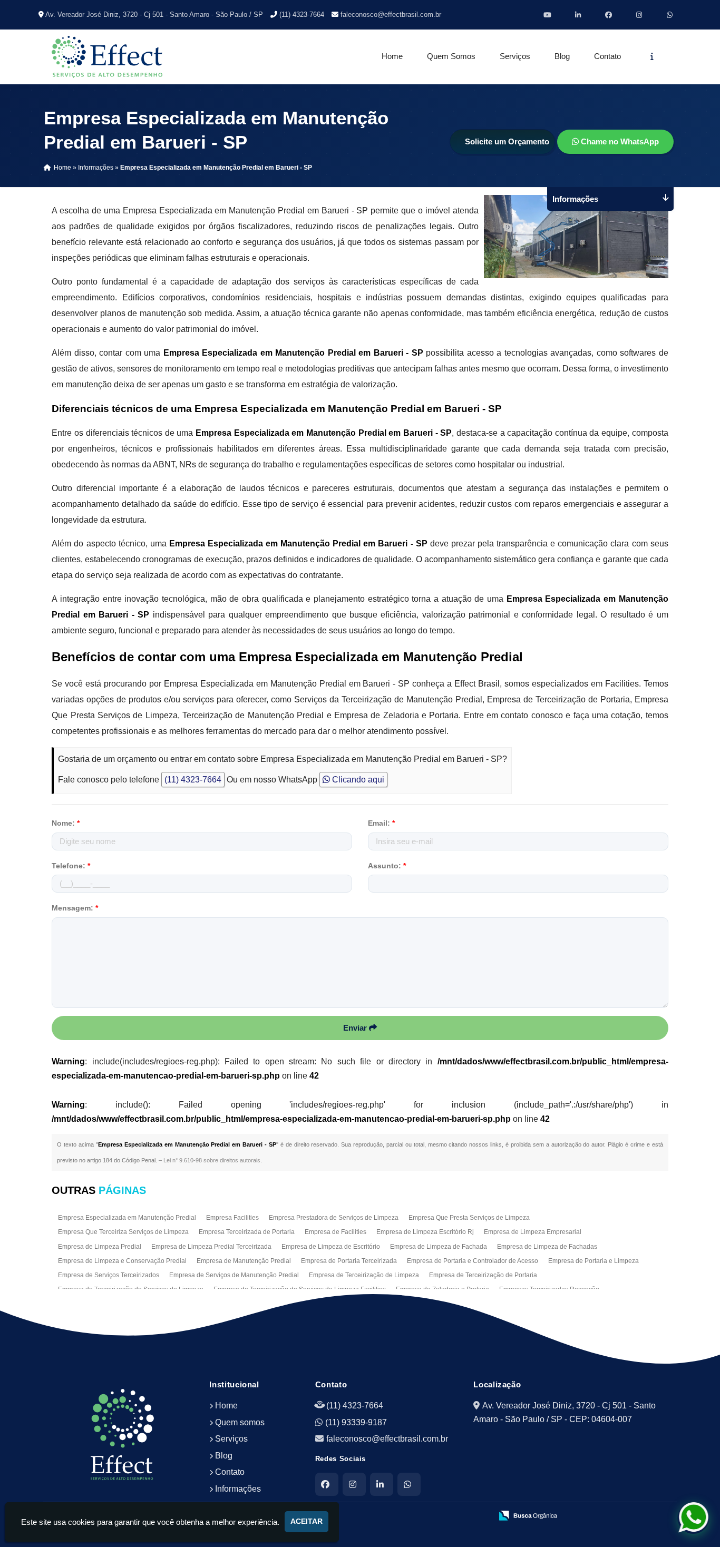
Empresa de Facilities (335, 1232)
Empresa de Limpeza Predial (99, 1246)
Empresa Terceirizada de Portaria (247, 1232)
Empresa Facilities (232, 1217)
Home (392, 56)
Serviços (515, 56)
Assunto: (387, 865)
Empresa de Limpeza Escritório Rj (425, 1232)
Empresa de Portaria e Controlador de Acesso (472, 1261)
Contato (607, 56)
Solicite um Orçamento (507, 141)
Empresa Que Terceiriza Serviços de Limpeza (123, 1232)
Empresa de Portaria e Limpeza (593, 1261)
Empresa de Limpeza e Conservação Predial (122, 1261)
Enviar (356, 1027)
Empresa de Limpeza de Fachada (438, 1246)
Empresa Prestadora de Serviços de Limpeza (333, 1217)
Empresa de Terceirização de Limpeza (364, 1275)
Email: (381, 823)
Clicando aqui (357, 779)
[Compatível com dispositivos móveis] (479, 1516)
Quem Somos (451, 56)
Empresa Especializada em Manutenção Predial (127, 1217)
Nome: (66, 823)
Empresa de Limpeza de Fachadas (547, 1246)
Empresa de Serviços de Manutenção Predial (234, 1275)
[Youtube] (547, 14)
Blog (562, 56)
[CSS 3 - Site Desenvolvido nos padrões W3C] (443, 1516)
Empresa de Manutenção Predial (244, 1261)
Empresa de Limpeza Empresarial (532, 1232)
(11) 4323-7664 (301, 14)
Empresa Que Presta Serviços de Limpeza (469, 1217)
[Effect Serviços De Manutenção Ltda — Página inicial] (107, 57)
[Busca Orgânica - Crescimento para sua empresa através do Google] (528, 1514)
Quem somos (240, 1422)
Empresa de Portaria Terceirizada (349, 1261)
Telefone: (71, 865)
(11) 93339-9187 (356, 1422)
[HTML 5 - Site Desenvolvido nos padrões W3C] (407, 1516)
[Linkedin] (578, 14)
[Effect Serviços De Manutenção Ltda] (122, 1434)
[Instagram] (639, 14)
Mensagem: (75, 908)
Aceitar (306, 1521)
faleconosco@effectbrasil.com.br (390, 14)
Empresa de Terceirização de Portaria (483, 1275)
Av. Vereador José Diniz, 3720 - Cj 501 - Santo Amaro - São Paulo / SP (154, 14)
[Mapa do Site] (379, 1516)
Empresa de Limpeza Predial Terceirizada (211, 1246)
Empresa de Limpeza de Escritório (330, 1246)
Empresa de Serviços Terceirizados (108, 1275)
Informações (238, 1488)
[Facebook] (608, 14)
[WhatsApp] (670, 14)
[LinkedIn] (381, 1484)
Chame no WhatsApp (619, 141)
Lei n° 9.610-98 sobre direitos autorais (211, 1160)
